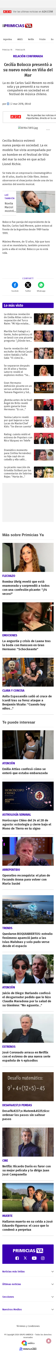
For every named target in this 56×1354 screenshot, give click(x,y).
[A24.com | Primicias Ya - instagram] (42, 1257)
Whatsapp (41, 291)
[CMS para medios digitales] (28, 1349)
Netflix (31, 39)
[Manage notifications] (48, 1340)
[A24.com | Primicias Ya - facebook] (17, 1257)
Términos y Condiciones (28, 1326)
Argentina (7, 39)
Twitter (28, 291)
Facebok (15, 291)
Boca (53, 39)
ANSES (20, 39)
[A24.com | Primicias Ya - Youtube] (34, 1257)
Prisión (42, 39)
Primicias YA (7, 50)
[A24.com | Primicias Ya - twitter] (25, 1257)
